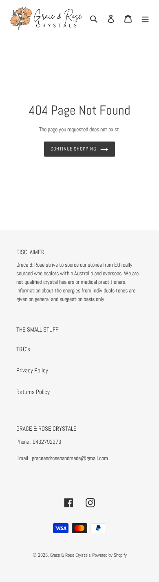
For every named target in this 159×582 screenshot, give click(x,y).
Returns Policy (33, 392)
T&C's (23, 349)
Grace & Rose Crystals (70, 555)
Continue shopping (74, 149)
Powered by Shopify (109, 555)
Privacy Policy (32, 370)
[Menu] (145, 18)
